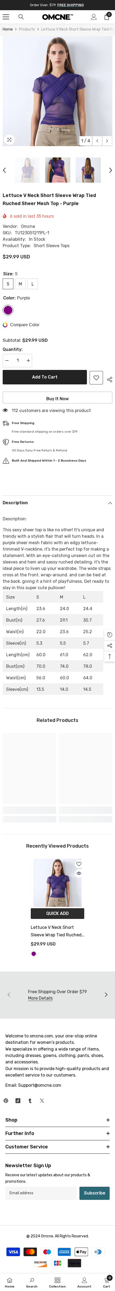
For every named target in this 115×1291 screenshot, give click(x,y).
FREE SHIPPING (70, 5)
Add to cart (44, 377)
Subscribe (94, 1193)
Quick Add (57, 913)
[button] (97, 141)
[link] (29, 810)
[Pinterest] (6, 1101)
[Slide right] (105, 995)
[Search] (21, 17)
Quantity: (12, 349)
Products (27, 29)
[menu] (6, 17)
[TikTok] (18, 1101)
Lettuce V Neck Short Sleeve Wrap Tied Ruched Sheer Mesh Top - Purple (56, 932)
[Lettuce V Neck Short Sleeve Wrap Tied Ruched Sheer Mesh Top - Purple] (57, 883)
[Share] (107, 378)
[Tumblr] (30, 1101)
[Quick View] (79, 873)
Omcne (28, 226)
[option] (57, 91)
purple (34, 954)
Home (8, 29)
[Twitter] (42, 1101)
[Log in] (94, 17)
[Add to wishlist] (96, 377)
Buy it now (57, 398)
